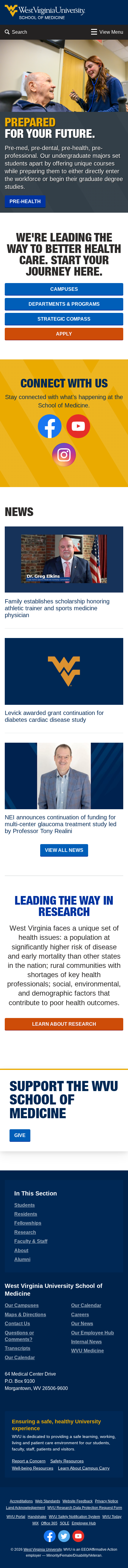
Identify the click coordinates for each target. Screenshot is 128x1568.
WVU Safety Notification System (74, 1517)
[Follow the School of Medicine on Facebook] (50, 426)
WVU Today (111, 1517)
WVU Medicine (87, 1350)
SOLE (64, 1523)
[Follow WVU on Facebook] (50, 1536)
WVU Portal (16, 1517)
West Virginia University (43, 1549)
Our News (82, 1323)
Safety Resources (67, 1461)
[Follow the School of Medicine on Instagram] (64, 455)
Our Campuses (22, 1305)
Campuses (64, 289)
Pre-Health (25, 201)
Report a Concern (29, 1461)
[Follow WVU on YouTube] (78, 1536)
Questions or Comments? (19, 1336)
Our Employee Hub (92, 1332)
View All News (64, 850)
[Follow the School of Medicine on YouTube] (78, 426)
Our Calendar (20, 1357)
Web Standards (47, 1501)
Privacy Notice (106, 1501)
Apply (64, 333)
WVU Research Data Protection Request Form (84, 1508)
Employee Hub (84, 1523)
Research (25, 1232)
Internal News (86, 1341)
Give (20, 1135)
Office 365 (49, 1523)
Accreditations (21, 1501)
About (21, 1250)
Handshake (37, 1517)
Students (24, 1205)
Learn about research (64, 1024)
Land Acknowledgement (25, 1508)
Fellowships (27, 1223)
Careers (80, 1314)
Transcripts (17, 1348)
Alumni (22, 1259)
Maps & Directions (25, 1314)
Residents (25, 1214)
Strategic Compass (64, 319)
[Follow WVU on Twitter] (64, 1536)
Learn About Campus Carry (84, 1468)
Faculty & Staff (30, 1241)
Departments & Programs (64, 304)
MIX (35, 1523)
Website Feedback (78, 1501)
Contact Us (17, 1323)
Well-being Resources (32, 1468)
